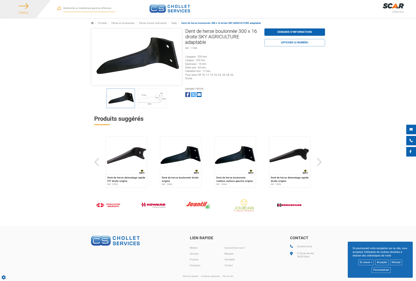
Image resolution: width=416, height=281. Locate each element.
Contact (229, 265)
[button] (221, 23)
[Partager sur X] (193, 94)
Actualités (230, 259)
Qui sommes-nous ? (235, 248)
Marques (229, 253)
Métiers (194, 248)
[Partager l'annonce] (199, 94)
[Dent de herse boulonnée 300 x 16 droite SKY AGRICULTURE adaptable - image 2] (152, 98)
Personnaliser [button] (381, 269)
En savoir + (366, 262)
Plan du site (228, 276)
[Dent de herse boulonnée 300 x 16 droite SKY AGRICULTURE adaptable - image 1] (121, 98)
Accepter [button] (382, 262)
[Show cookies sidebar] (4, 277)
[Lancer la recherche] (59, 9)
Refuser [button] (396, 262)
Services (194, 253)
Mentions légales (190, 276)
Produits (194, 259)
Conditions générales (210, 276)
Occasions (195, 265)
